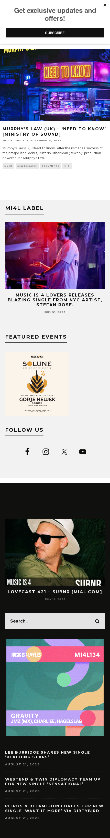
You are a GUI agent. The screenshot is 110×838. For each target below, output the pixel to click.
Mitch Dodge (14, 140)
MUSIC (8, 165)
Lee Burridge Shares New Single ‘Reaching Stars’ (47, 754)
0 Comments (50, 165)
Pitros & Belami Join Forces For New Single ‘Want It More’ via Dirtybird (54, 808)
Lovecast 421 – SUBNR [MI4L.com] (55, 591)
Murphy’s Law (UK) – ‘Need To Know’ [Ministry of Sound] (54, 131)
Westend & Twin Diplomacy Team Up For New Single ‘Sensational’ (53, 781)
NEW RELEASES (27, 165)
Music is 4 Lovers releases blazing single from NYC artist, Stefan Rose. (55, 300)
